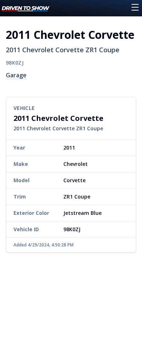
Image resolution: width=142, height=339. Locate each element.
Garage (16, 75)
